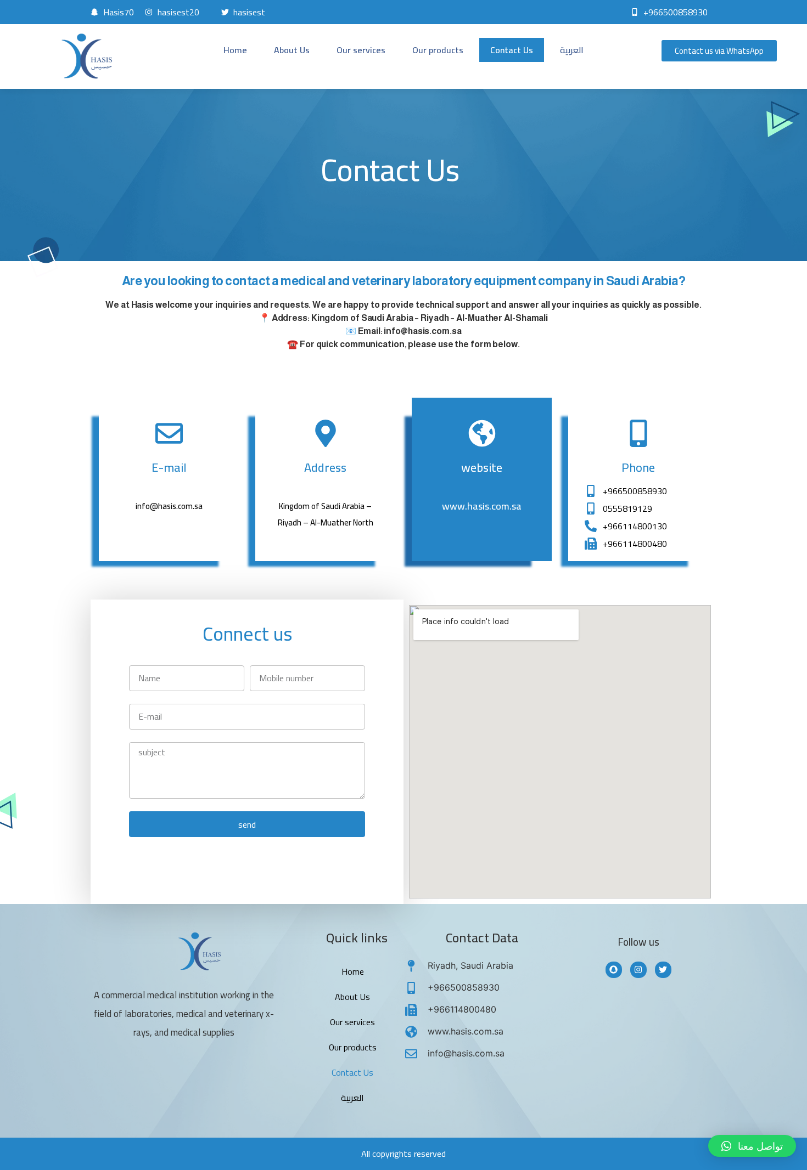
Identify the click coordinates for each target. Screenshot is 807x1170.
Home (235, 50)
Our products (437, 50)
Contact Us (511, 50)
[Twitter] (663, 970)
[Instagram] (638, 970)
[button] (752, 1146)
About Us (292, 50)
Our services (361, 50)
